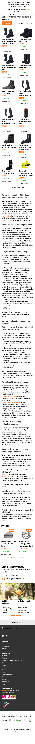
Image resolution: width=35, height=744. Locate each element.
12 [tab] (23, 557)
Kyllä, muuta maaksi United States (16, 9)
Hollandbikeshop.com (20, 729)
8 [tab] (19, 557)
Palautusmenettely (7, 663)
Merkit (3, 684)
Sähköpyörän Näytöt (22, 610)
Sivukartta (4, 679)
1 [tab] (11, 557)
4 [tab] (14, 557)
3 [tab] (13, 557)
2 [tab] (12, 557)
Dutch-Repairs (5, 682)
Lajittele (20, 23)
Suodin (8, 23)
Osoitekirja (4, 648)
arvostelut (14, 690)
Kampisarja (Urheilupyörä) (8, 609)
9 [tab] (20, 557)
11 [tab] (22, 557)
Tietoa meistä (5, 672)
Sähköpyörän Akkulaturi (23, 612)
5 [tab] (15, 557)
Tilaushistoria (5, 646)
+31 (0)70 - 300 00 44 (12, 575)
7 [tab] (18, 557)
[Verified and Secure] (5, 704)
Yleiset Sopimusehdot (8, 677)
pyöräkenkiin (5, 476)
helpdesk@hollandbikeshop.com (15, 579)
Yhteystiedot (5, 658)
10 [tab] (21, 557)
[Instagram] (6, 636)
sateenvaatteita (6, 216)
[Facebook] (3, 636)
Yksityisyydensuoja (7, 674)
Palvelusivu (5, 655)
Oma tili (4, 644)
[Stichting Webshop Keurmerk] (9, 697)
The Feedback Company (8, 692)
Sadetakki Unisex (9, 18)
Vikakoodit (4, 665)
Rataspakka (4, 610)
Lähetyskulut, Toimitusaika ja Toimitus (12, 660)
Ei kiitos (16, 12)
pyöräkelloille (25, 432)
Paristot (19, 609)
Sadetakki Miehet (9, 16)
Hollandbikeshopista (16, 436)
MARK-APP (17, 731)
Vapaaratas (4, 612)
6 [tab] (17, 557)
